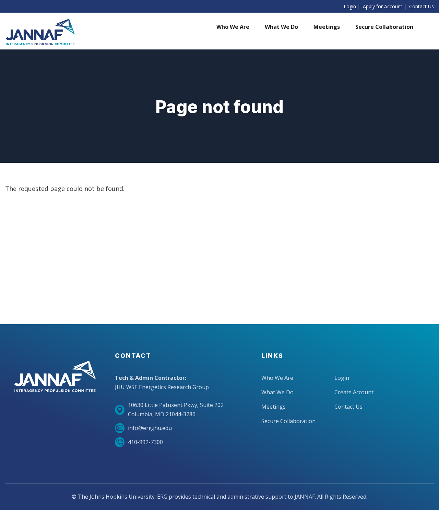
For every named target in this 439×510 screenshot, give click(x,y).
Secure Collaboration (288, 421)
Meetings (273, 406)
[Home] (40, 31)
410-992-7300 (145, 442)
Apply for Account (382, 6)
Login (350, 6)
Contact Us (421, 6)
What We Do (277, 392)
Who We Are (277, 378)
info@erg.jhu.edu (150, 428)
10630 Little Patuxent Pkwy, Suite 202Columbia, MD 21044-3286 (176, 409)
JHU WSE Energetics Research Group (162, 387)
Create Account (353, 392)
